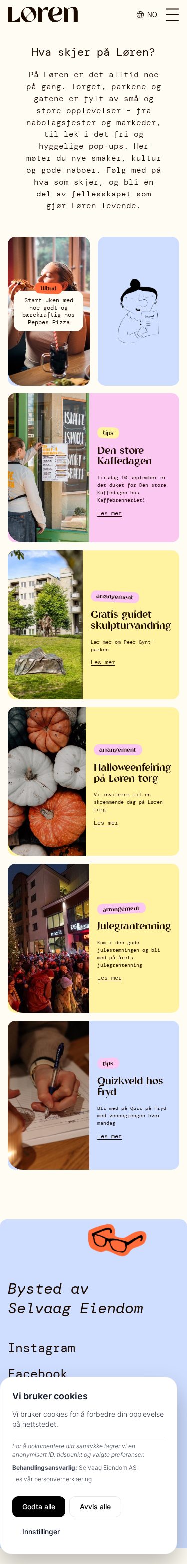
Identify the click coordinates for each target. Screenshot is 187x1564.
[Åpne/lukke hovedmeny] (172, 15)
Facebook (38, 1374)
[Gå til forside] (43, 14)
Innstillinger (41, 1531)
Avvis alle (95, 1506)
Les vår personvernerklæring (52, 1479)
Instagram (41, 1348)
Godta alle (38, 1506)
